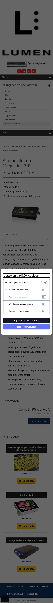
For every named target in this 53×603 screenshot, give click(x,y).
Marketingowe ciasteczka (18, 290)
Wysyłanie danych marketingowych (22, 304)
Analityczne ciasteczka (17, 297)
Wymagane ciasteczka (17, 283)
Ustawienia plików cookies (21, 275)
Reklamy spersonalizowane (19, 311)
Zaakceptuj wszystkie (26, 327)
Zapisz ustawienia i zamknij (26, 320)
